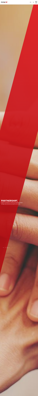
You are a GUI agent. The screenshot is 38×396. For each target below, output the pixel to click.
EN (30, 2)
